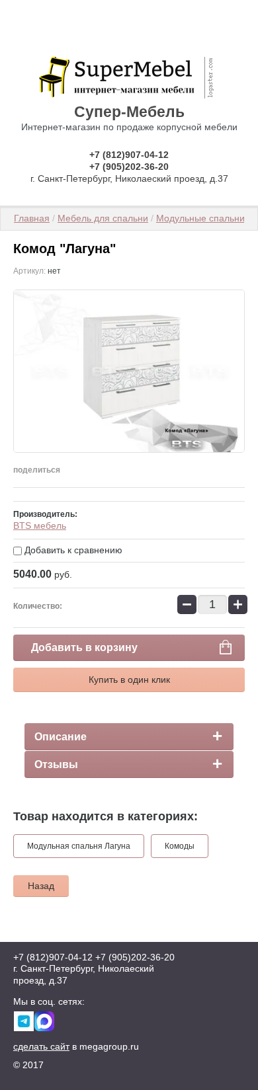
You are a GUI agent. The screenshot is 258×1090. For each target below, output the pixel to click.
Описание (60, 736)
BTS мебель (39, 525)
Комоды (179, 846)
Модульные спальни (200, 218)
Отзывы (56, 764)
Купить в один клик (129, 679)
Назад (41, 885)
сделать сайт (41, 1046)
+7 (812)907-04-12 (129, 154)
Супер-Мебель (129, 111)
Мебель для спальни (103, 218)
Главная (32, 218)
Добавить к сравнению (72, 550)
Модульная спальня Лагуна (78, 846)
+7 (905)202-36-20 (129, 166)
